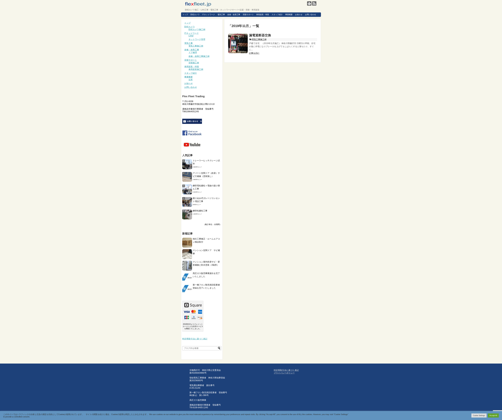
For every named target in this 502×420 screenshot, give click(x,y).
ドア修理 (193, 52)
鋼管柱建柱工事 (200, 211)
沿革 (191, 80)
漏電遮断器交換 (260, 35)
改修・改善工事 (233, 14)
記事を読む (254, 53)
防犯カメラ (195, 14)
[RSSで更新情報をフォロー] (314, 3)
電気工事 (221, 14)
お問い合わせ (310, 14)
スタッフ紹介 (277, 14)
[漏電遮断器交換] (238, 43)
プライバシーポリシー (284, 373)
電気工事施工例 (259, 39)
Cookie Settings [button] (479, 415)
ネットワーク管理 (197, 39)
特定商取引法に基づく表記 (194, 339)
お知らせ (298, 14)
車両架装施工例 (196, 69)
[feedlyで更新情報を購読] (309, 3)
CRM (191, 36)
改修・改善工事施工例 (199, 56)
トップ (185, 14)
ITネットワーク (208, 14)
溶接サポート (248, 14)
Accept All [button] (493, 415)
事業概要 (289, 14)
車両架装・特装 (262, 14)
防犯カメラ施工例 (197, 29)
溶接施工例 (194, 63)
